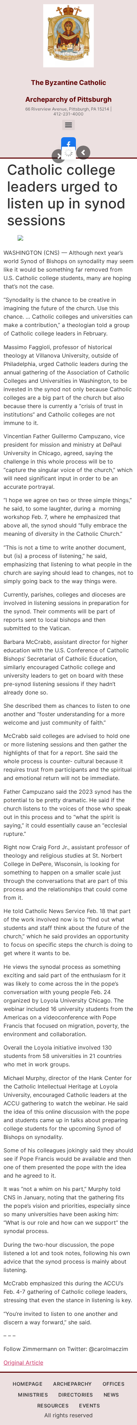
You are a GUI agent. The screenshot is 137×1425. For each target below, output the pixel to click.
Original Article (23, 1362)
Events (89, 1406)
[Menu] (68, 125)
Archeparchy (72, 1384)
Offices (114, 1384)
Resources (53, 1406)
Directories (75, 1395)
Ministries (33, 1395)
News (111, 1395)
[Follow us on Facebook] (68, 144)
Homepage (28, 1384)
